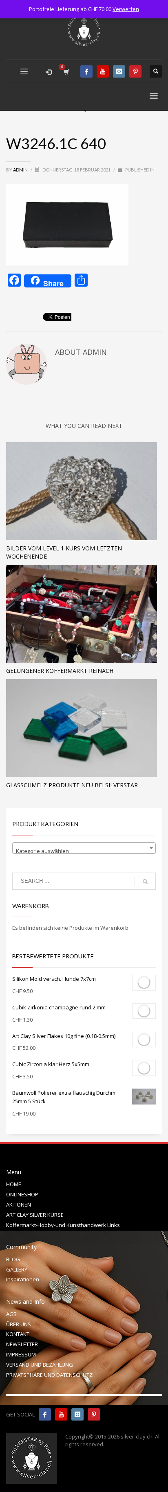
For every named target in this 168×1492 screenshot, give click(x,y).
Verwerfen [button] (126, 9)
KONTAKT (17, 1334)
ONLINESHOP (22, 1194)
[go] (145, 881)
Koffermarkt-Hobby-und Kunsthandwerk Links (63, 1225)
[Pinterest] (135, 71)
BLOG (13, 1259)
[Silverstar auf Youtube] (61, 1414)
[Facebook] (86, 71)
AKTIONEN (18, 1204)
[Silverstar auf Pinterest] (94, 1414)
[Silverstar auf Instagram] (77, 1414)
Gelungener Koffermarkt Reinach (59, 671)
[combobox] (84, 848)
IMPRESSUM (21, 1354)
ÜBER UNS (18, 1324)
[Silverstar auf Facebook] (45, 1414)
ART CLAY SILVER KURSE (35, 1214)
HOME (13, 1184)
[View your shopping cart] (66, 71)
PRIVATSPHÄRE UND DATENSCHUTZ (49, 1374)
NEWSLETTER (22, 1344)
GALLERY (16, 1269)
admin (21, 169)
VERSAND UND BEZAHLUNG (39, 1364)
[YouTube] (103, 71)
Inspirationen (22, 1279)
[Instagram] (119, 71)
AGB (11, 1314)
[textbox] (84, 851)
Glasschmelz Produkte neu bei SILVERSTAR (72, 785)
